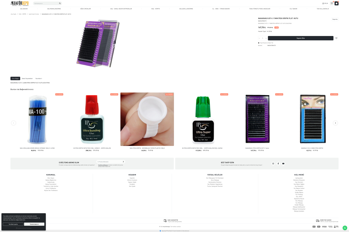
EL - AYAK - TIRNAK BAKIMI (221, 9)
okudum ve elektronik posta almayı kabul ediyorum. (110, 165)
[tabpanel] (174, 83)
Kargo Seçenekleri (50, 184)
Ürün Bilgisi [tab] (15, 78)
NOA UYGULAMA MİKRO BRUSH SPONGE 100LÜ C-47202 (37, 148)
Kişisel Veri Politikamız (51, 190)
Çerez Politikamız (51, 188)
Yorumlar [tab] (39, 78)
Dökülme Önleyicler (299, 180)
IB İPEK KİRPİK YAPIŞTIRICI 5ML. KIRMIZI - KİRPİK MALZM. (92, 148)
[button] (60, 3)
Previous (14, 123)
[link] (273, 163)
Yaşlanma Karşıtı (299, 198)
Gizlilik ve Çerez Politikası (24, 228)
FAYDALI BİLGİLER (214, 175)
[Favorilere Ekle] (336, 38)
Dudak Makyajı (299, 205)
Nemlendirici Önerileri (214, 182)
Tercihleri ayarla (13, 224)
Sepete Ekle (301, 38)
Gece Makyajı (215, 180)
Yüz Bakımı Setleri (299, 188)
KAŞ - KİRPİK (155, 9)
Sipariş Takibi (132, 182)
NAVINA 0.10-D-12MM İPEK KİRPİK (312, 148)
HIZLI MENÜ (299, 175)
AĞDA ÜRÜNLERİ (85, 9)
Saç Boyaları (299, 190)
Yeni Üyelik (132, 186)
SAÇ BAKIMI (24, 9)
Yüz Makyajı (299, 203)
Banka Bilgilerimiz (51, 180)
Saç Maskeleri (299, 186)
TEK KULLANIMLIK (323, 9)
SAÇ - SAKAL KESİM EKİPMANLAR (121, 9)
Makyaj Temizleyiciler (299, 209)
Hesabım (132, 184)
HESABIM (132, 175)
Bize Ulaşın (51, 178)
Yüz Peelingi (299, 194)
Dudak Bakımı (299, 192)
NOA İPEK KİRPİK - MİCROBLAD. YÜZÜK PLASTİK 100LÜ (147, 148)
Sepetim (132, 178)
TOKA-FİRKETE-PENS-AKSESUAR (259, 9)
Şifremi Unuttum (132, 180)
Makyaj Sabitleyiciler (299, 207)
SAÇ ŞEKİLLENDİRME (186, 9)
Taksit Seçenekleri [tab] (27, 78)
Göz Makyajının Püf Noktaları (215, 178)
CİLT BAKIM (293, 9)
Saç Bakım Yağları (299, 184)
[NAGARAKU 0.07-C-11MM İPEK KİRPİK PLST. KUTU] (99, 44)
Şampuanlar (299, 178)
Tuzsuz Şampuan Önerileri (215, 186)
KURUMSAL (50, 175)
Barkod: (260, 45)
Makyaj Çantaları (299, 211)
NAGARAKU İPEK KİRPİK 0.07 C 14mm (257, 148)
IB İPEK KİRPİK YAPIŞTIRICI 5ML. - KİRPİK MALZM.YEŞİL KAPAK (202, 148)
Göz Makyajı (299, 201)
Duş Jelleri (299, 196)
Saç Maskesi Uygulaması (214, 184)
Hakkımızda (50, 182)
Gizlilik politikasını (103, 165)
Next (335, 123)
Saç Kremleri (299, 182)
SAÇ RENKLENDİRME (54, 9)
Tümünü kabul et (34, 224)
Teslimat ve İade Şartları (51, 186)
